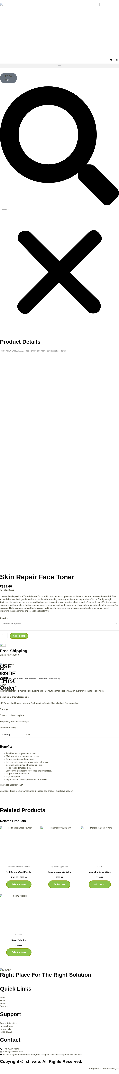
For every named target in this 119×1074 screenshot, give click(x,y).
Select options (19, 884)
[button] (59, 66)
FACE (20, 351)
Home (3, 351)
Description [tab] (5, 679)
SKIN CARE (12, 351)
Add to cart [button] (59, 884)
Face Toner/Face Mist (35, 351)
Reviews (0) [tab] (54, 679)
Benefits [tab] (43, 679)
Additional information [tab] (25, 679)
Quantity (4, 618)
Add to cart (19, 636)
